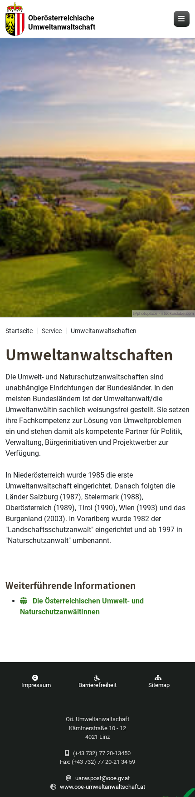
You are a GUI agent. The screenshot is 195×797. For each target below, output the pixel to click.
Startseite (19, 331)
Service (52, 331)
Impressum (36, 685)
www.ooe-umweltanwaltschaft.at (102, 786)
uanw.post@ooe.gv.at (102, 778)
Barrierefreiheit (97, 685)
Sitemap (159, 685)
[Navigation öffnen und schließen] (182, 19)
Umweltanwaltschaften (103, 331)
